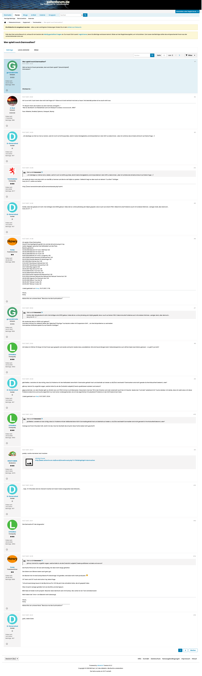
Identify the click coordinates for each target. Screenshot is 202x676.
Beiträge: (8, 85)
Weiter (193, 650)
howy (37, 288)
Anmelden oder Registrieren (186, 11)
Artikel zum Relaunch (74, 27)
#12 (194, 485)
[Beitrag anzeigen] (42, 172)
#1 (195, 61)
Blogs (25, 15)
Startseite (7, 15)
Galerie (42, 15)
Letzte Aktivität (23, 50)
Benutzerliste (21, 18)
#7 (195, 308)
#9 (195, 379)
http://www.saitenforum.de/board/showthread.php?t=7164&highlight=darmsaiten (65, 460)
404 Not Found (40, 458)
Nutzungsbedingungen (171, 659)
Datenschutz (156, 659)
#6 (195, 239)
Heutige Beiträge (9, 18)
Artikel (33, 15)
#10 (194, 414)
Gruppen (52, 15)
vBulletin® (100, 665)
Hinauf (194, 659)
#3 (195, 132)
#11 (195, 450)
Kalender (31, 18)
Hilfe (139, 659)
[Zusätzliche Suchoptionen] (82, 15)
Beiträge (9, 50)
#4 (195, 168)
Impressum (185, 659)
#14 (194, 556)
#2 (195, 97)
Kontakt (146, 659)
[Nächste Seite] (179, 55)
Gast (37, 396)
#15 (194, 615)
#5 (195, 203)
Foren (17, 15)
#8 (195, 343)
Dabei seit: (9, 81)
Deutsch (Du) (11, 659)
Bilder (36, 50)
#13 (194, 521)
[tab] (9, 50)
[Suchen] (85, 15)
